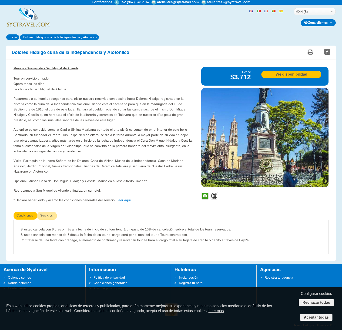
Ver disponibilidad (291, 74)
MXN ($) (301, 11)
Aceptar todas (316, 317)
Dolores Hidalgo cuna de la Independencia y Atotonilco (60, 37)
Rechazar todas (316, 302)
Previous (204, 180)
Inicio (13, 37)
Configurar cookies (316, 294)
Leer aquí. (124, 200)
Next (325, 180)
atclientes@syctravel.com (178, 2)
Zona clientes (318, 22)
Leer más (216, 311)
